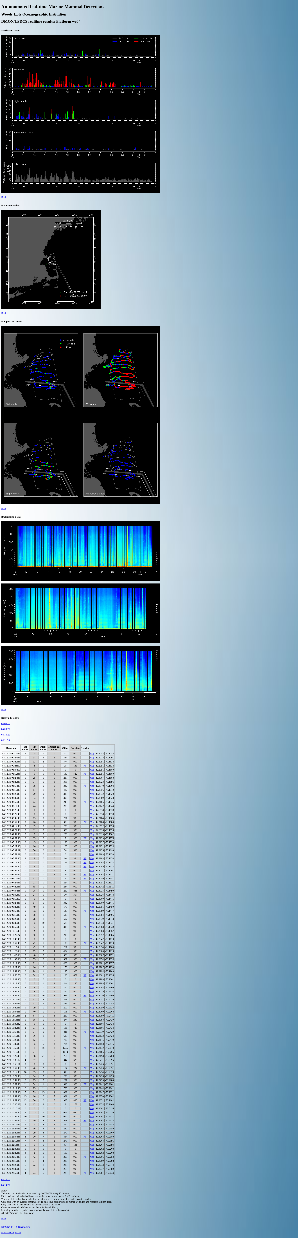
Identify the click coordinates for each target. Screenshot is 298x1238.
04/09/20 (5, 729)
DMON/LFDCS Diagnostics (15, 1227)
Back (3, 197)
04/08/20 (5, 723)
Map (92, 753)
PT (85, 765)
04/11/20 (5, 740)
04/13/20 (5, 1179)
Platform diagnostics (11, 1232)
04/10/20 (5, 734)
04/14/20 (5, 1185)
